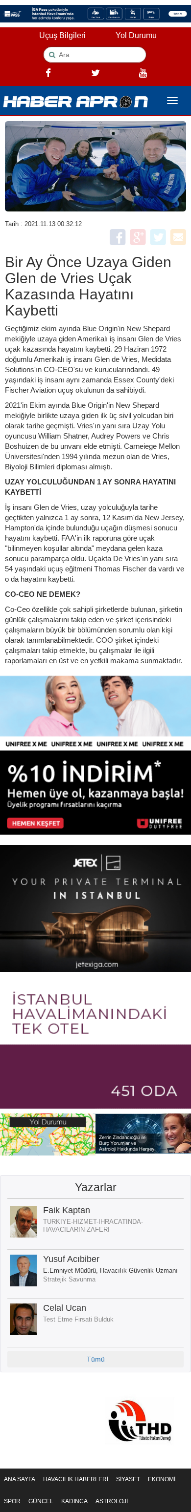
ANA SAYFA (19, 1479)
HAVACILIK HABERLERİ (75, 1479)
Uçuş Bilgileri (62, 35)
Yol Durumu (136, 35)
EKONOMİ (161, 1479)
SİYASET (128, 1479)
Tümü (96, 1359)
